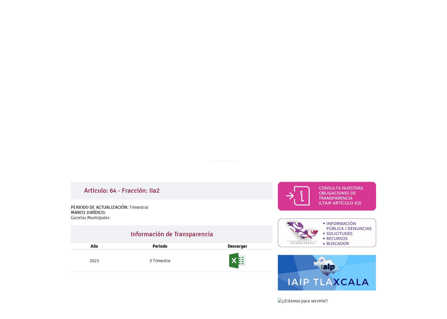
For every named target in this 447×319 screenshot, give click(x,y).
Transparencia (256, 36)
